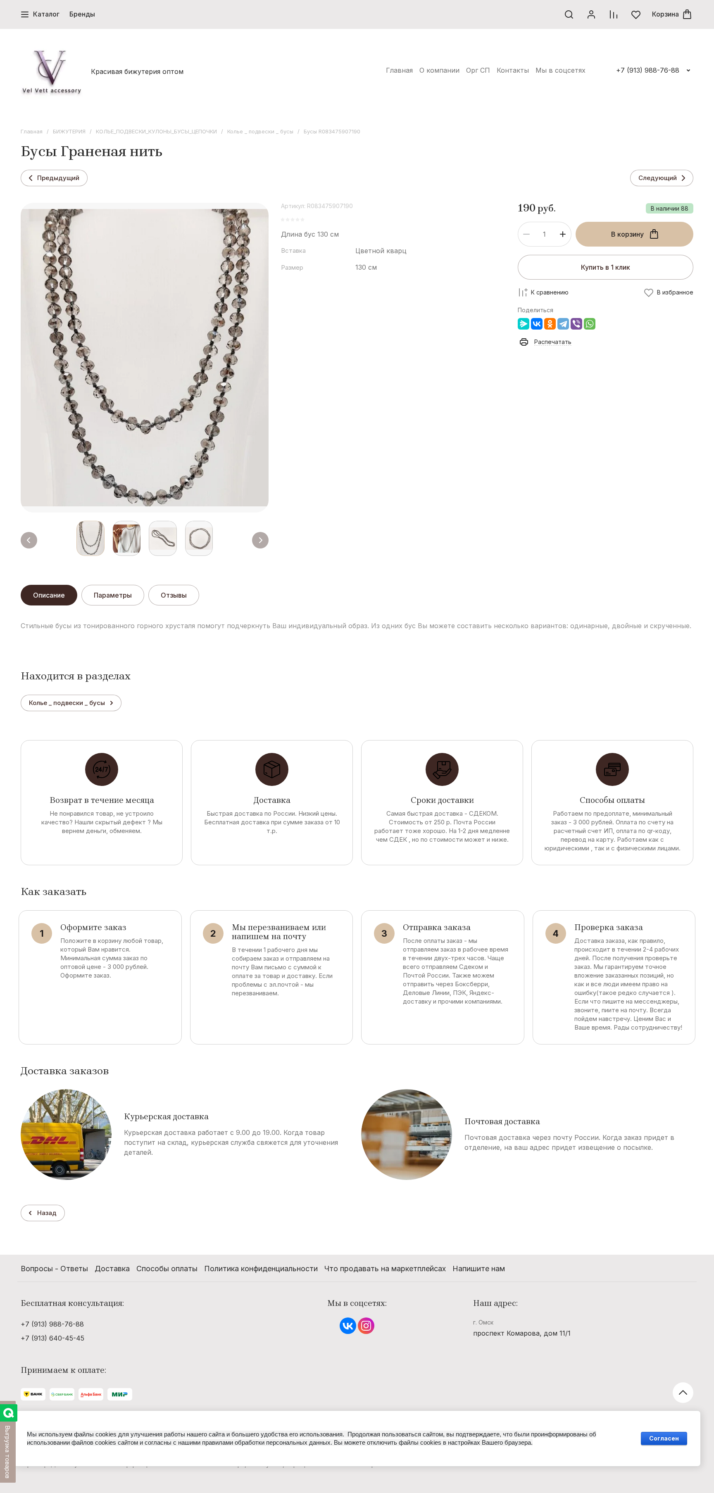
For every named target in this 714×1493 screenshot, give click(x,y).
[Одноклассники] (550, 324)
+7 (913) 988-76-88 (647, 70)
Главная (32, 131)
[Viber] (576, 324)
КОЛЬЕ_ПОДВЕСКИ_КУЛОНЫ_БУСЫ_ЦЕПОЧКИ (156, 131)
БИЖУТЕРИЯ (69, 131)
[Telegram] (563, 324)
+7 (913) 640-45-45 (52, 1338)
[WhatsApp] (589, 324)
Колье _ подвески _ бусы (260, 131)
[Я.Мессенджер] (523, 324)
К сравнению (550, 292)
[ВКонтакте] (537, 324)
